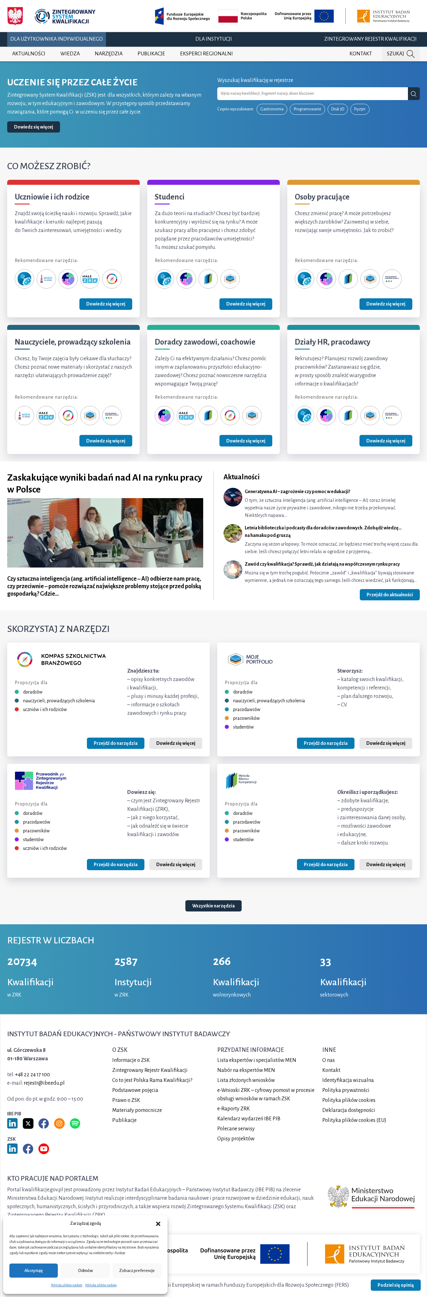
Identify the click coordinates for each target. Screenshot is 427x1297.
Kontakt (360, 54)
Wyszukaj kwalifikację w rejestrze (255, 80)
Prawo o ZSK (126, 1100)
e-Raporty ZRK (233, 1108)
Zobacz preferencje (137, 1270)
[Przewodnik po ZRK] (68, 278)
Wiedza (70, 54)
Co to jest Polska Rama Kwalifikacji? (152, 1080)
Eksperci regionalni (206, 54)
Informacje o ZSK (131, 1060)
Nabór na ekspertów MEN (246, 1070)
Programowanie (307, 109)
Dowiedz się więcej (33, 126)
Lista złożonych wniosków (246, 1080)
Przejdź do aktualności (390, 594)
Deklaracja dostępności (348, 1110)
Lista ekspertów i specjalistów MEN (256, 1060)
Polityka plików (348, 1100)
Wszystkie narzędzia (213, 906)
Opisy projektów (235, 1138)
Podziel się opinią (396, 1285)
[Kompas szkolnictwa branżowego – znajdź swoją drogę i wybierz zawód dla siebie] (112, 278)
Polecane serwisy (236, 1128)
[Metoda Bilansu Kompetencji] (208, 278)
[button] (158, 1223)
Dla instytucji (213, 39)
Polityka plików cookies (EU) (354, 1120)
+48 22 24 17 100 (32, 1074)
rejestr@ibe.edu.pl (44, 1083)
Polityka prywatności (345, 1090)
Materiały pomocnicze (137, 1110)
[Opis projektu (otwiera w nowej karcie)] (283, 16)
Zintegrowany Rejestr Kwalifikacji (370, 39)
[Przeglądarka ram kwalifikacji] (392, 278)
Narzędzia (109, 54)
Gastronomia (272, 109)
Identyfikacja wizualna (348, 1080)
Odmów (85, 1270)
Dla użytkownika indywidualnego (56, 39)
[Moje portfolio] (230, 278)
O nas (328, 1060)
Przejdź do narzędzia (116, 743)
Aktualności (28, 54)
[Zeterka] (24, 278)
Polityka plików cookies (66, 1285)
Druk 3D (337, 109)
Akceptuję (33, 1270)
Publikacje (151, 54)
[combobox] (312, 93)
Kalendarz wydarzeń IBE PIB (248, 1118)
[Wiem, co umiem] (46, 278)
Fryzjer (359, 109)
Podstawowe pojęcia (135, 1090)
